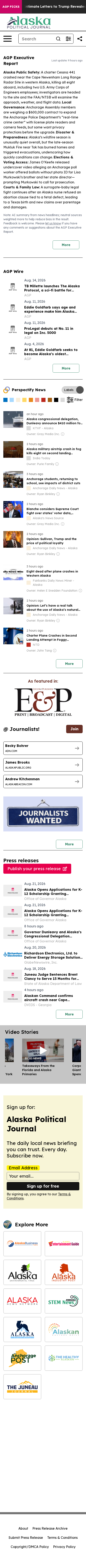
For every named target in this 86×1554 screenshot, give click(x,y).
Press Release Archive (50, 1528)
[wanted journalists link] (43, 702)
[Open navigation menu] (7, 39)
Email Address (23, 1167)
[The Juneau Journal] (22, 1386)
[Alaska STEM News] (64, 1301)
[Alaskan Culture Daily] (64, 1329)
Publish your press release (34, 868)
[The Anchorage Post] (22, 1358)
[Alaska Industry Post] (64, 1272)
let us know (53, 223)
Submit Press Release (26, 1537)
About (23, 1528)
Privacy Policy (64, 1547)
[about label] (29, 428)
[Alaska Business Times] (22, 1243)
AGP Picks (11, 7)
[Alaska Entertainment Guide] (64, 1243)
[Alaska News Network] (22, 1301)
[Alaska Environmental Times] (22, 1272)
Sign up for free (43, 1186)
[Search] (58, 39)
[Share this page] (80, 39)
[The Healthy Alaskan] (64, 1358)
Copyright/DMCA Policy (30, 1547)
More (66, 245)
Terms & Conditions (62, 1537)
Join (74, 729)
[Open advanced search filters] (68, 39)
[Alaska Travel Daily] (22, 1329)
